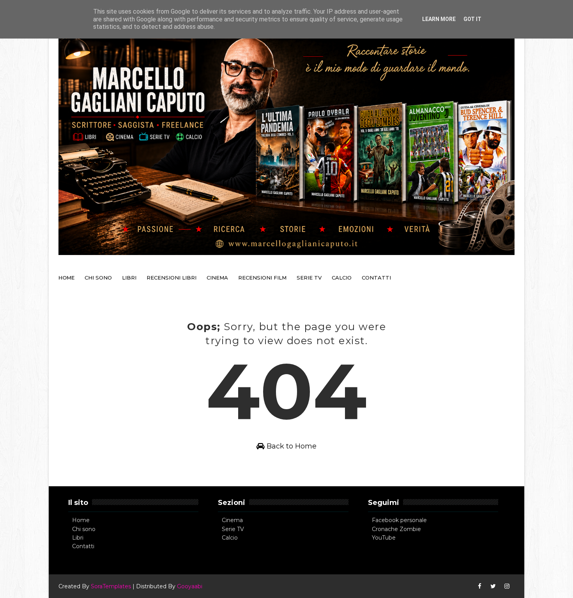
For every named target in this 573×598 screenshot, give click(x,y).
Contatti (83, 546)
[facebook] (479, 586)
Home (81, 520)
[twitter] (493, 586)
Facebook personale (399, 520)
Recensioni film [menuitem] (262, 277)
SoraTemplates (111, 586)
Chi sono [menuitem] (98, 277)
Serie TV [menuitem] (309, 277)
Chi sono (84, 529)
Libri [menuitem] (129, 277)
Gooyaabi (189, 586)
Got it (472, 19)
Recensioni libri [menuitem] (171, 277)
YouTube (384, 537)
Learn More (439, 19)
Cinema (232, 520)
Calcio (230, 537)
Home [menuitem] (66, 277)
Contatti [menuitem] (376, 277)
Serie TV (233, 529)
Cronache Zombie (396, 529)
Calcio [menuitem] (342, 277)
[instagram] (507, 586)
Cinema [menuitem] (217, 277)
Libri (77, 537)
